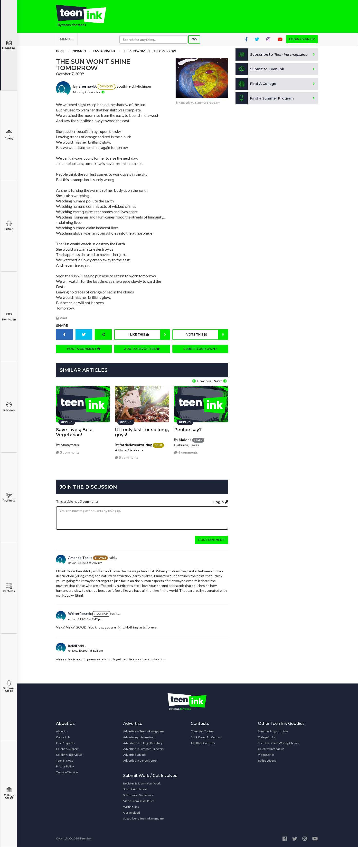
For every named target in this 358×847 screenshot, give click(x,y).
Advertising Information (138, 737)
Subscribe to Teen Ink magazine (143, 818)
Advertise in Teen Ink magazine (143, 731)
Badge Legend (267, 760)
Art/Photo (9, 500)
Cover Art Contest (202, 731)
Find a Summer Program (272, 98)
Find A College (263, 84)
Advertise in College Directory (142, 743)
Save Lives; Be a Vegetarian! (74, 432)
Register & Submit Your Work (142, 783)
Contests (9, 591)
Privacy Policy (65, 766)
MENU (65, 39)
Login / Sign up (302, 39)
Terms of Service (67, 772)
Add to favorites (140, 349)
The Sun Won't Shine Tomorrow (149, 51)
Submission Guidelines (138, 795)
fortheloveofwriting (136, 445)
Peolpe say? (188, 429)
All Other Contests (203, 743)
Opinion (79, 51)
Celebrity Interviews (69, 754)
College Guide (9, 796)
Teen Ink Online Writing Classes (278, 743)
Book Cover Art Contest (206, 737)
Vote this (205, 334)
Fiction (9, 229)
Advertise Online (134, 754)
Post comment (211, 540)
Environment (104, 51)
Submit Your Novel (135, 789)
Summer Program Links (273, 731)
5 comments (69, 452)
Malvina (185, 439)
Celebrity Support (67, 749)
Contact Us (63, 737)
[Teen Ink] (86, 16)
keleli (72, 646)
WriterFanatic (80, 613)
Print (63, 318)
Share (62, 325)
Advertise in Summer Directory (143, 749)
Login (219, 502)
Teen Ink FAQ (64, 760)
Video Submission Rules (138, 801)
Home (60, 51)
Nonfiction (9, 319)
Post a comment (82, 349)
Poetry (9, 138)
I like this (147, 334)
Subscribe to (278, 54)
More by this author (87, 92)
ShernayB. (87, 86)
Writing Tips (131, 807)
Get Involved (131, 812)
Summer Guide (9, 689)
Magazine (9, 48)
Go (194, 39)
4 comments (188, 452)
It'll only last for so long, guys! (142, 432)
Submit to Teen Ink (267, 69)
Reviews (9, 410)
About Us (62, 731)
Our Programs (65, 743)
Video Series (266, 754)
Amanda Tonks (80, 558)
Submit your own (199, 349)
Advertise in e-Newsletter (140, 760)
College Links (266, 737)
